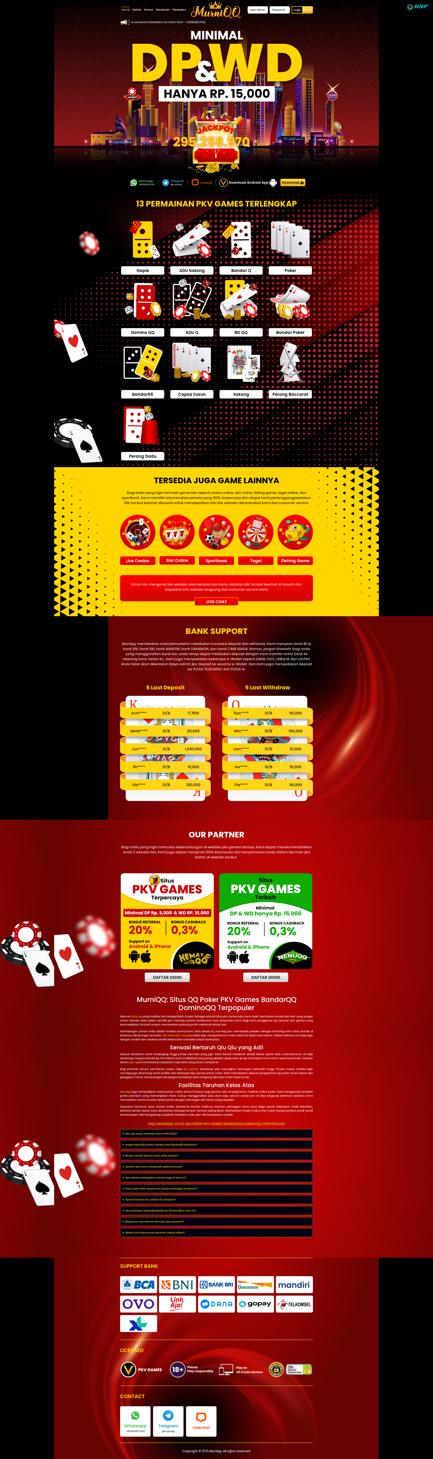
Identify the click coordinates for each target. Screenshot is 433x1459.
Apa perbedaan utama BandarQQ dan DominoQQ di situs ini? (160, 1210)
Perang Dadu (142, 456)
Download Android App (248, 182)
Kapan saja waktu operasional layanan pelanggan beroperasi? (161, 1188)
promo (148, 10)
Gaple (142, 270)
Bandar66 (142, 394)
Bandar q (241, 270)
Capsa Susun (192, 394)
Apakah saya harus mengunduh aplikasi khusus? (154, 1166)
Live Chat (216, 602)
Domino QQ (142, 332)
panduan (178, 10)
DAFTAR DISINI (167, 977)
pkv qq (134, 1062)
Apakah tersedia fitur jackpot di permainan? (150, 1199)
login (297, 10)
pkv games (191, 1069)
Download (291, 182)
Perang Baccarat (290, 394)
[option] (216, 66)
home (125, 10)
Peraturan (162, 10)
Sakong (241, 394)
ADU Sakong (192, 270)
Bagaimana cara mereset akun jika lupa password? (154, 1221)
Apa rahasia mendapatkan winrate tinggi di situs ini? (155, 1177)
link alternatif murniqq (177, 1035)
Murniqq (125, 1092)
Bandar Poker (290, 332)
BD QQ (241, 332)
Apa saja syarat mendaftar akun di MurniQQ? (151, 1133)
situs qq (137, 1016)
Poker (290, 270)
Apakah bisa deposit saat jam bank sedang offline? (155, 1232)
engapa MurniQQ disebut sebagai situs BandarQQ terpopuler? (161, 1144)
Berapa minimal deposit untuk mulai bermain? (151, 1155)
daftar (136, 10)
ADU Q (192, 332)
